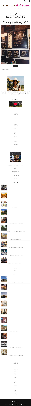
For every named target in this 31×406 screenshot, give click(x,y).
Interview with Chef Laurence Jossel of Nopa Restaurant (15, 223)
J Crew (15, 121)
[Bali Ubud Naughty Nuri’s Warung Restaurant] (15, 44)
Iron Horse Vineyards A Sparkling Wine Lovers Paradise (15, 263)
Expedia (15, 168)
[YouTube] (27, 1)
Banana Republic (15, 113)
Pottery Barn (15, 133)
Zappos (15, 145)
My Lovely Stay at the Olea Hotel (15, 290)
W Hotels (15, 178)
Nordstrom (15, 128)
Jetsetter (15, 172)
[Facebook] (24, 1)
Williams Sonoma (15, 144)
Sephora (15, 139)
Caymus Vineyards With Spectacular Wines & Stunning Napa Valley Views (15, 231)
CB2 (15, 117)
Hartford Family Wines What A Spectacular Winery (15, 331)
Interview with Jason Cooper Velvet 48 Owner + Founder (15, 247)
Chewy (15, 118)
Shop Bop (15, 141)
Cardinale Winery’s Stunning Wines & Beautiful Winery (15, 282)
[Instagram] (29, 1)
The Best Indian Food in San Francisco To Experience (15, 255)
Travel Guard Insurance (15, 175)
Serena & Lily (15, 137)
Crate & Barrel (16, 120)
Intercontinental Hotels (15, 171)
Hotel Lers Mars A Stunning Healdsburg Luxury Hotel (15, 355)
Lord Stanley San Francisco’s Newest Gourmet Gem (15, 347)
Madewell (15, 124)
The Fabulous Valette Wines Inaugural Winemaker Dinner (15, 339)
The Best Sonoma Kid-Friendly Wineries (15, 239)
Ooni (15, 378)
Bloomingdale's (15, 114)
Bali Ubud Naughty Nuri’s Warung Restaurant (15, 22)
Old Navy (15, 132)
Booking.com (15, 167)
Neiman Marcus (15, 125)
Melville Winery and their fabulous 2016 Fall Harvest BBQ (15, 215)
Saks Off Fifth (15, 136)
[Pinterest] (26, 1)
